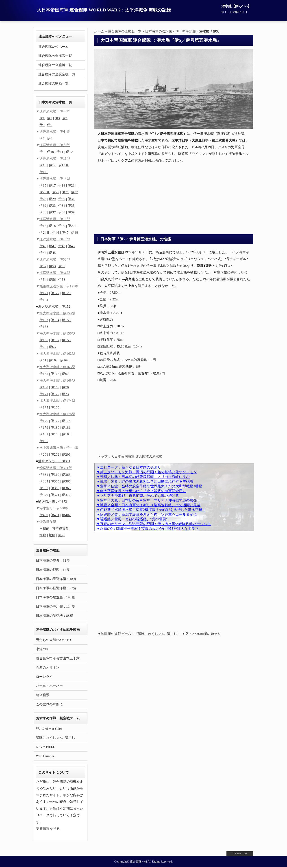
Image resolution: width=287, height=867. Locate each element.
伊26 (65, 192)
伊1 (42, 118)
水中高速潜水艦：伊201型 (58, 448)
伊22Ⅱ (73, 226)
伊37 (52, 212)
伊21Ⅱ (73, 185)
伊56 (52, 279)
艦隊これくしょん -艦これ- (56, 737)
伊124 (43, 300)
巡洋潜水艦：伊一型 (54, 111)
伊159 (66, 340)
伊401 (55, 515)
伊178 (66, 421)
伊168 (43, 387)
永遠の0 (42, 649)
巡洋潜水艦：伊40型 (54, 239)
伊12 (69, 152)
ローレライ (44, 676)
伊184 (66, 434)
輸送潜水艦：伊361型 (55, 468)
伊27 (74, 192)
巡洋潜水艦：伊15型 (54, 178)
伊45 (52, 252)
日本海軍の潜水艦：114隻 (55, 606)
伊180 (55, 427)
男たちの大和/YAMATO (53, 640)
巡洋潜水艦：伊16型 (54, 219)
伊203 (66, 454)
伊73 (65, 394)
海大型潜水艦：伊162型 (57, 353)
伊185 (43, 441)
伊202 (55, 454)
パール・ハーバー (49, 686)
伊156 (43, 340)
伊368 (55, 488)
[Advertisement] (173, 198)
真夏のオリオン (47, 667)
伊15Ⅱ (63, 165)
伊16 (42, 226)
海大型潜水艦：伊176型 (57, 414)
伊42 (61, 246)
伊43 (71, 246)
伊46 (55, 232)
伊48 (74, 232)
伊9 (42, 152)
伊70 (65, 387)
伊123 (66, 293)
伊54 (42, 279)
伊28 (42, 199)
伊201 (43, 454)
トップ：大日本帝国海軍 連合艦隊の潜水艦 (130, 456)
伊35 (71, 205)
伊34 (61, 205)
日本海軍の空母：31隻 (53, 560)
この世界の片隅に (49, 704)
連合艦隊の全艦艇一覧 (55, 65)
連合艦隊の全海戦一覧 (55, 56)
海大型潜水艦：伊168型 (57, 380)
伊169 (55, 387)
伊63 (52, 347)
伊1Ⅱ (43, 172)
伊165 (43, 374)
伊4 (64, 118)
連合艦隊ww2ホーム (53, 46)
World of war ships (49, 728)
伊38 (61, 212)
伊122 (55, 293)
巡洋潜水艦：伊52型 (54, 259)
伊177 (55, 421)
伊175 (55, 407)
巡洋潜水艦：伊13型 (54, 158)
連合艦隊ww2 (138, 861)
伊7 (42, 138)
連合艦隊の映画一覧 (53, 83)
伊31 (71, 199)
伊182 (43, 434)
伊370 (43, 495)
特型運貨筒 (60, 528)
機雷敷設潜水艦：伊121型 (58, 286)
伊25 (55, 192)
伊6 (49, 125)
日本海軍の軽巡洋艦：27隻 (56, 588)
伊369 (66, 488)
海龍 (42, 535)
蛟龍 (52, 535)
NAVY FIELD (45, 747)
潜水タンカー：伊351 (54, 461)
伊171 (43, 394)
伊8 (49, 138)
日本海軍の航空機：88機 (54, 615)
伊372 (66, 495)
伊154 (55, 320)
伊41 (52, 246)
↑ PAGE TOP (240, 853)
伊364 (43, 481)
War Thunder (45, 756)
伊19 (61, 185)
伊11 (60, 152)
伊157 (55, 340)
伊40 (42, 246)
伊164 (64, 360)
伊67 (65, 374)
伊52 (42, 266)
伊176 (43, 421)
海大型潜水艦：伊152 (54, 306)
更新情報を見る (48, 828)
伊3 (57, 118)
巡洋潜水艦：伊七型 (54, 131)
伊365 (55, 481)
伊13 (42, 165)
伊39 (71, 212)
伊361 (43, 474)
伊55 (61, 266)
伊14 (52, 165)
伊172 (55, 394)
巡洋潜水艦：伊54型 (54, 273)
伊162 (53, 360)
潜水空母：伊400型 (53, 508)
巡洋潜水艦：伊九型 (54, 145)
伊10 (50, 152)
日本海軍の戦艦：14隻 (53, 569)
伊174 (43, 407)
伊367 (43, 488)
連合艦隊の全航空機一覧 (56, 74)
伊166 (55, 374)
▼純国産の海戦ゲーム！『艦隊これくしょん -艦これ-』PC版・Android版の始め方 (159, 634)
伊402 (66, 515)
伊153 (43, 320)
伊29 (52, 199)
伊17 (52, 185)
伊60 (42, 347)
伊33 (52, 205)
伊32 (42, 205)
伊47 (65, 232)
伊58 (61, 279)
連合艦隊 (42, 695)
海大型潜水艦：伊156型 (57, 333)
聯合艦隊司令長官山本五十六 (58, 658)
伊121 (43, 293)
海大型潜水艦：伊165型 (57, 367)
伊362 (55, 474)
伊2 (49, 118)
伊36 (42, 212)
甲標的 (44, 528)
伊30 (61, 199)
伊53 (52, 266)
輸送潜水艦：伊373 (52, 501)
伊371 (55, 495)
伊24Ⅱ (44, 232)
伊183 (55, 434)
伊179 (43, 427)
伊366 (66, 481)
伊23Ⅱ (44, 192)
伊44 (42, 252)
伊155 (66, 320)
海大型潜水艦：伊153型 (57, 313)
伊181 (66, 427)
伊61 (42, 360)
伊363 (66, 474)
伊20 (61, 226)
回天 (61, 535)
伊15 (42, 185)
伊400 (43, 515)
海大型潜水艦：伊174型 (57, 400)
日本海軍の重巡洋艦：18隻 (56, 579)
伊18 (52, 226)
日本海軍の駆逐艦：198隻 (55, 597)
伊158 (43, 326)
